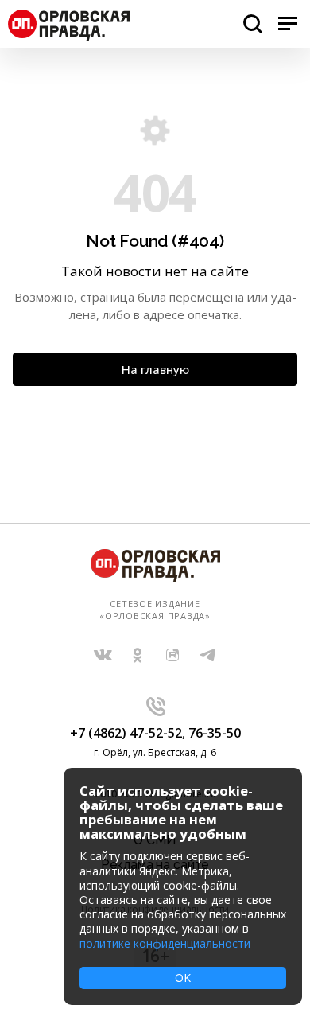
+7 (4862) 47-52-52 (126, 733)
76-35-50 (214, 733)
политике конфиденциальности (164, 943)
